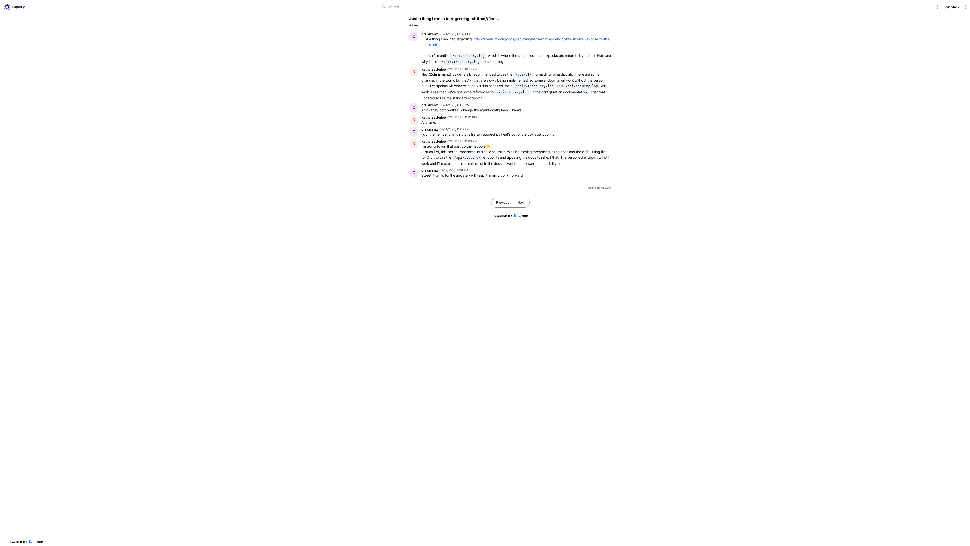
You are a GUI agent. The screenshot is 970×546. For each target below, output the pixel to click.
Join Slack (951, 7)
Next (521, 202)
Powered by (18, 541)
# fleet (414, 25)
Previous (502, 202)
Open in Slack (599, 188)
